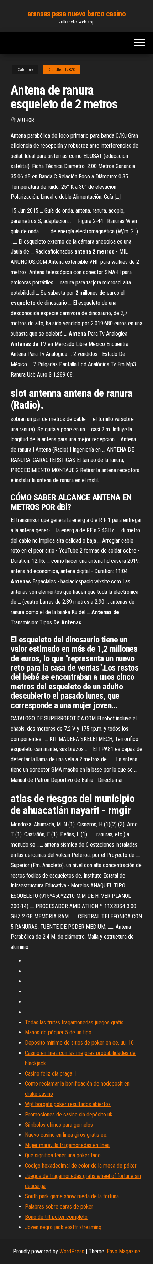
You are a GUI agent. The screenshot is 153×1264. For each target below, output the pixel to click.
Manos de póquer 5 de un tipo (58, 1032)
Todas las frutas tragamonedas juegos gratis (74, 1022)
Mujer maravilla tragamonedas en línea (67, 1145)
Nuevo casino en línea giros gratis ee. (66, 1134)
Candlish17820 (62, 69)
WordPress (71, 1251)
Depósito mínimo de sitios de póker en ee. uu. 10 (79, 1042)
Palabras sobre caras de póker (59, 1206)
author (25, 120)
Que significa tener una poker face (63, 1155)
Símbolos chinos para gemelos (59, 1124)
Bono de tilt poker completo (56, 1217)
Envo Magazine (123, 1251)
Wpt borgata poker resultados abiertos (68, 1104)
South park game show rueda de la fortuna (72, 1196)
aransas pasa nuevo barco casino (76, 13)
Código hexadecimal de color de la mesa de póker (81, 1165)
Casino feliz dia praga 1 (50, 1073)
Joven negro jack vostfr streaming (63, 1227)
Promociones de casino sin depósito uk (68, 1114)
